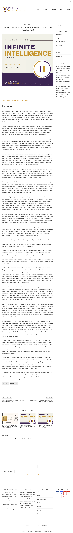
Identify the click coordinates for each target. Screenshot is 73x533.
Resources (46, 9)
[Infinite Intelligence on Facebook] (57, 493)
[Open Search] (70, 2)
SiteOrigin (44, 525)
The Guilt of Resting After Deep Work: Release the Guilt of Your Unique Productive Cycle (27, 494)
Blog (38, 9)
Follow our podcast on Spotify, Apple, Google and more (16, 100)
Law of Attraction (60, 41)
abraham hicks (5, 383)
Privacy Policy (38, 531)
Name (3, 463)
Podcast (54, 9)
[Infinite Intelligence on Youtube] (65, 493)
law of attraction (13, 383)
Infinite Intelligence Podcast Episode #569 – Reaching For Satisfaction (63, 88)
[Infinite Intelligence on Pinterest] (63, 496)
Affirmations (59, 34)
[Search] (69, 24)
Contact (69, 9)
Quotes (58, 52)
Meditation (59, 45)
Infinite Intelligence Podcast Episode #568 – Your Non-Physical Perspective (63, 95)
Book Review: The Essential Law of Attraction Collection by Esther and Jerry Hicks (27, 501)
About (61, 9)
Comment (4, 442)
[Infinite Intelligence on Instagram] (61, 493)
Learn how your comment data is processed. (33, 474)
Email (21, 463)
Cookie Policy (48, 531)
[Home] (14, 11)
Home (3, 21)
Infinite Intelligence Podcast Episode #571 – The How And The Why (63, 77)
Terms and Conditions (27, 531)
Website (39, 463)
